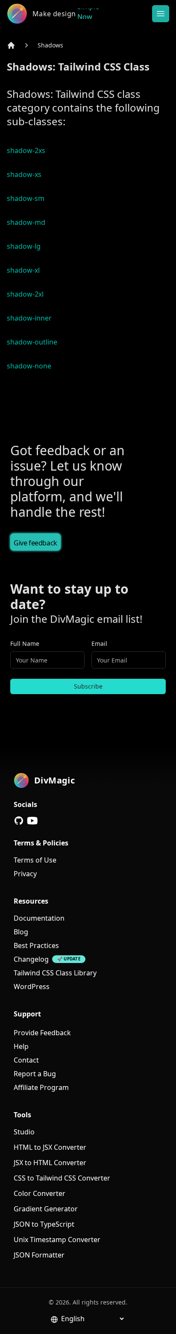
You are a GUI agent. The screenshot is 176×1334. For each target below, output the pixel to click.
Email (99, 643)
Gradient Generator (46, 1208)
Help (21, 1046)
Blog (21, 931)
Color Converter (39, 1193)
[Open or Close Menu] (160, 13)
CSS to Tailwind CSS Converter (62, 1178)
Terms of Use (35, 860)
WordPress (32, 986)
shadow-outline (32, 342)
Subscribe (88, 686)
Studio (24, 1132)
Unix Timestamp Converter (57, 1239)
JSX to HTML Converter (50, 1162)
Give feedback (35, 543)
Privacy (25, 873)
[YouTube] (32, 821)
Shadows (50, 45)
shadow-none (29, 366)
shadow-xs (24, 174)
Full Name (24, 643)
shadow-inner (29, 318)
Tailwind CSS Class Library (55, 973)
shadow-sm (25, 198)
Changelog (31, 959)
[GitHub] (19, 821)
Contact (26, 1060)
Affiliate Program (41, 1087)
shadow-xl (23, 270)
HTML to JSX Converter (50, 1147)
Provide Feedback (42, 1032)
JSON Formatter (39, 1255)
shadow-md (26, 222)
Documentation (39, 918)
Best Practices (36, 945)
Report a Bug (35, 1073)
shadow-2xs (26, 150)
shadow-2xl (25, 294)
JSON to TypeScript (44, 1224)
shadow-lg (24, 246)
